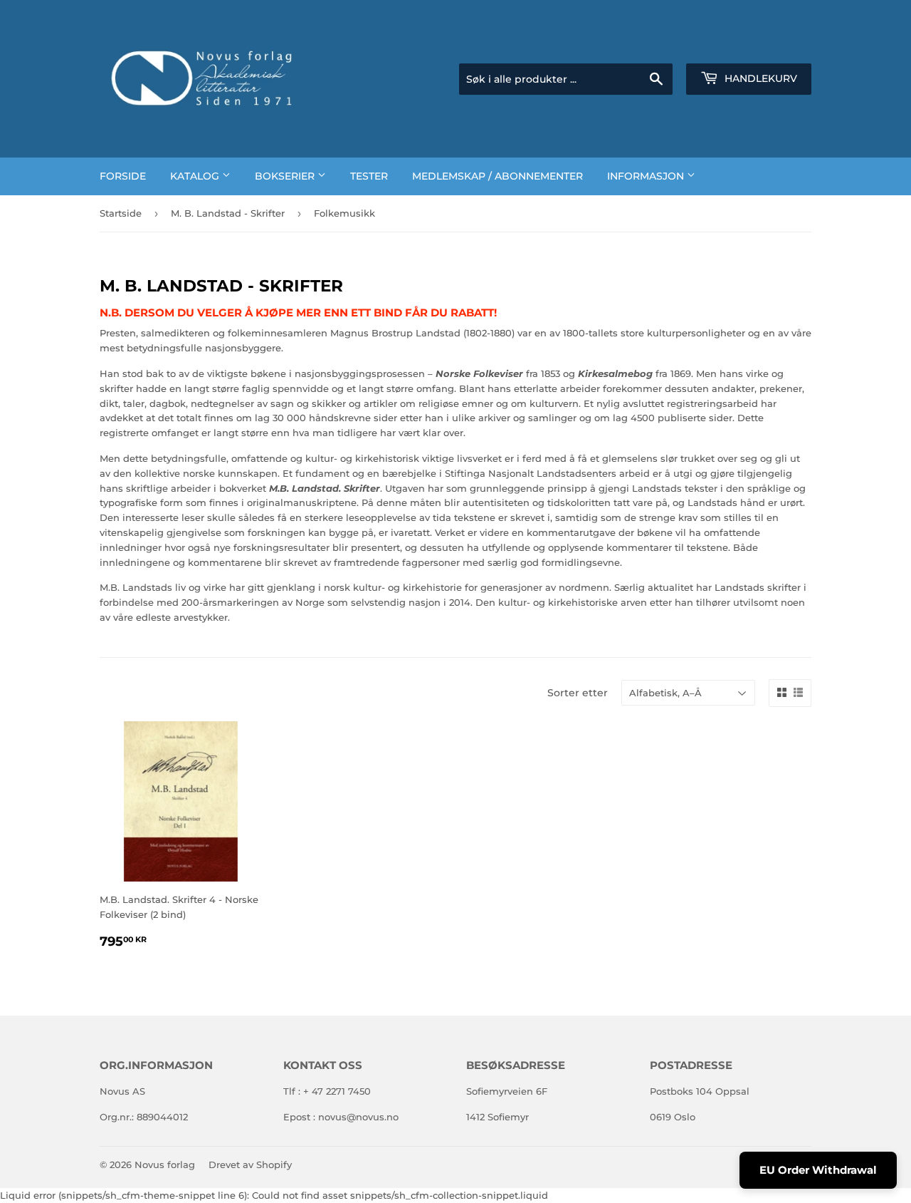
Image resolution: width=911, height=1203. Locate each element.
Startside (121, 213)
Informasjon (647, 176)
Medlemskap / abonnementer (497, 176)
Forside (123, 176)
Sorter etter (577, 692)
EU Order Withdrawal (818, 1170)
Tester (369, 176)
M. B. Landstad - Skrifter (228, 213)
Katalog (196, 176)
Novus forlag (165, 1164)
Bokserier (286, 176)
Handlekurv (759, 78)
